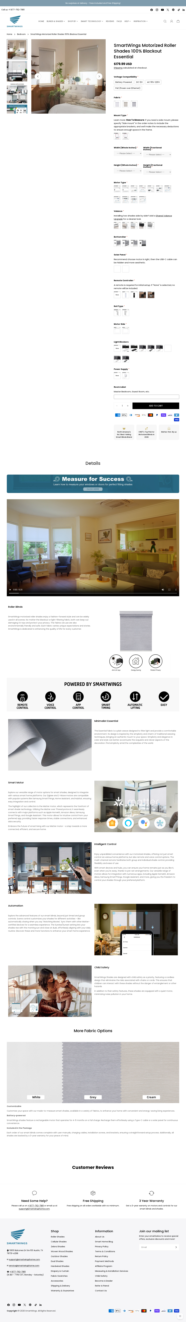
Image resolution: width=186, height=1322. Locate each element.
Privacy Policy (101, 1246)
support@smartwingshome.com (34, 1208)
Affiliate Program (103, 1266)
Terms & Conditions (105, 1251)
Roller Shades (58, 1236)
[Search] (165, 21)
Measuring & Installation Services (111, 1271)
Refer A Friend (102, 1285)
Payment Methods (104, 1261)
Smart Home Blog (104, 1241)
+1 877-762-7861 (17, 9)
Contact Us (101, 1290)
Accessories (57, 1280)
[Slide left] (38, 76)
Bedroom (21, 34)
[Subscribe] (176, 1247)
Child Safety (101, 1275)
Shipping (118, 67)
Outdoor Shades (59, 1256)
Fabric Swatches (59, 1275)
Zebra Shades (58, 1246)
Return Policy (101, 1256)
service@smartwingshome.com (24, 1265)
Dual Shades (57, 1261)
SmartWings (31, 1310)
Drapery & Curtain (60, 1271)
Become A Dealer (104, 1280)
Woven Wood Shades (62, 1251)
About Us (99, 1236)
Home (9, 34)
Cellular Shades (59, 1241)
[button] (178, 21)
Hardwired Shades (60, 1266)
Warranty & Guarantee (62, 1290)
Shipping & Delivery (60, 1285)
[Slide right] (99, 76)
